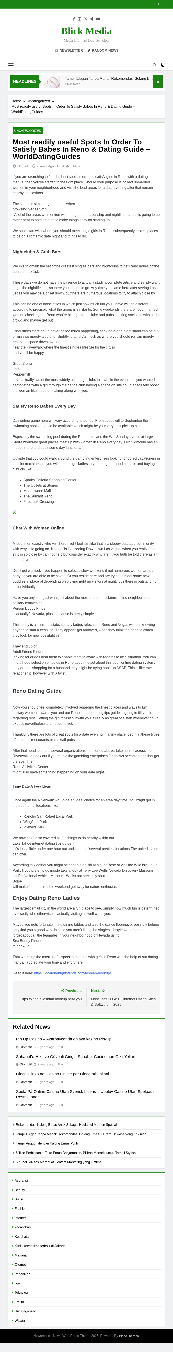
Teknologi (21, 1292)
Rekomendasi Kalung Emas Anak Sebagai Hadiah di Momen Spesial (66, 1124)
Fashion (20, 1209)
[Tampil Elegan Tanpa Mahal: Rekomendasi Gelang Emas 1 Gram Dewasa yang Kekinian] (42, 84)
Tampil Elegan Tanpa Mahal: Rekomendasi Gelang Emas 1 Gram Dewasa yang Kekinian (81, 1134)
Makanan (21, 1255)
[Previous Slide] (155, 4)
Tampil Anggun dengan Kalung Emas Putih (47, 1143)
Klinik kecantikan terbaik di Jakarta (40, 1246)
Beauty (20, 1190)
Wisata (20, 1320)
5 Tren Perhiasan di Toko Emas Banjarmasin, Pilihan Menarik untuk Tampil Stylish (76, 1153)
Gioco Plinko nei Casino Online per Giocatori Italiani (62, 1074)
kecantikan (23, 1227)
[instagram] (79, 19)
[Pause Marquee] (158, 81)
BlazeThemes (129, 1336)
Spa (17, 1283)
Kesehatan (22, 1236)
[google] (92, 19)
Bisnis (19, 1199)
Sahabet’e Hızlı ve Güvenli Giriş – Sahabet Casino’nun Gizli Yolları (75, 1056)
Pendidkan (22, 1274)
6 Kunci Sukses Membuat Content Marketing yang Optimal (59, 1162)
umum (19, 1302)
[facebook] (74, 19)
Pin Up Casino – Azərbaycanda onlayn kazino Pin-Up (64, 1039)
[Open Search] (154, 65)
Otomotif (23, 166)
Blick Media (86, 31)
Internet (20, 1218)
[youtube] (98, 19)
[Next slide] (162, 4)
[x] (85, 19)
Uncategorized (27, 130)
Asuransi (21, 1180)
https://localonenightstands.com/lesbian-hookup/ (72, 973)
